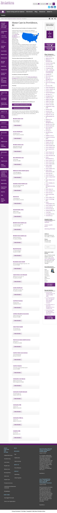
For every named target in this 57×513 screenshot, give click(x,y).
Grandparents (49, 96)
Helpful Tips (48, 101)
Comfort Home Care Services (20, 352)
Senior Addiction (49, 147)
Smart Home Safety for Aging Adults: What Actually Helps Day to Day (50, 312)
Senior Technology (50, 199)
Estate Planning (49, 87)
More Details (18, 125)
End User (48, 85)
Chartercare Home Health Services (21, 339)
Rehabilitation (49, 140)
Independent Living (50, 106)
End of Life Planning (50, 82)
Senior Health (49, 163)
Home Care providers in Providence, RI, (15, 35)
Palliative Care (49, 135)
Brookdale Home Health (19, 261)
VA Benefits (48, 215)
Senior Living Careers (50, 176)
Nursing (47, 130)
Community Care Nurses (19, 378)
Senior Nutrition (49, 191)
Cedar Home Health (18, 326)
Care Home (48, 64)
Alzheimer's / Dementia (49, 60)
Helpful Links (48, 99)
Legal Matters (49, 112)
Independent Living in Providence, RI (22, 104)
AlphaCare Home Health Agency (21, 170)
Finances (48, 91)
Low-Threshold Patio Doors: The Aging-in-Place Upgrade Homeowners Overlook (50, 300)
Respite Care (48, 142)
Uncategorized (49, 214)
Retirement (48, 143)
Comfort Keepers (17, 365)
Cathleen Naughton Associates (21, 313)
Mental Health (49, 126)
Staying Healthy (49, 210)
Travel (47, 212)
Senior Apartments (50, 149)
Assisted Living (49, 63)
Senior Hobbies (49, 168)
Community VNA (17, 404)
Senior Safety (49, 197)
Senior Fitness (49, 162)
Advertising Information (50, 229)
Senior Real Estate (50, 194)
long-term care (49, 114)
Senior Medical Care (50, 180)
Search (54, 4)
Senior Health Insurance (49, 166)
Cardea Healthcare (17, 287)
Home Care (19, 18)
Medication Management (49, 121)
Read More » (42, 473)
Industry (47, 109)
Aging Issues (48, 58)
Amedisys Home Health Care (20, 183)
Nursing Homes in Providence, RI (21, 108)
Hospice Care (49, 104)
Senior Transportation (49, 203)
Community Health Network (20, 391)
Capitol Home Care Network (20, 274)
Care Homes (48, 66)
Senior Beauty (49, 152)
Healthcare (48, 97)
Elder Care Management (49, 78)
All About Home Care (18, 144)
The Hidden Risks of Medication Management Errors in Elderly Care (50, 306)
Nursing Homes (49, 132)
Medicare (48, 119)
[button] (50, 45)
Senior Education (49, 155)
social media (48, 207)
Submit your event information (50, 258)
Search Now (50, 35)
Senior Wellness (49, 205)
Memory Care (49, 124)
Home (2, 18)
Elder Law (48, 81)
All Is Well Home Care (18, 157)
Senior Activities (49, 145)
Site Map (23, 511)
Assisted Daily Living (18, 209)
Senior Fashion (49, 160)
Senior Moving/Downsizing (50, 185)
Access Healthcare (17, 131)
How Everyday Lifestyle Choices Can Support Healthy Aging (50, 294)
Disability (48, 74)
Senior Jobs (48, 173)
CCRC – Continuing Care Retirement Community (50, 71)
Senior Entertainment (49, 158)
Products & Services (50, 137)
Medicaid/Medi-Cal (50, 116)
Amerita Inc (16, 196)
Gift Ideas (48, 94)
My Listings (35, 3)
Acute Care (48, 56)
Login (50, 3)
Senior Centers (49, 153)
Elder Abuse (48, 76)
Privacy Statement (16, 511)
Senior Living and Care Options (10, 18)
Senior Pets (48, 192)
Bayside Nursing (17, 248)
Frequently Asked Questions (48, 221)
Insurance (48, 111)
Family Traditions (49, 89)
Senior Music (49, 189)
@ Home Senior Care (18, 118)
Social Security (49, 208)
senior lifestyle (49, 175)
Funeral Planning (49, 92)
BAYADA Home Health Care (19, 222)
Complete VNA (16, 431)
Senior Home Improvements (49, 171)
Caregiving (48, 68)
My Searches (43, 3)
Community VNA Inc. (18, 417)
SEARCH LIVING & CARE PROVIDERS (50, 25)
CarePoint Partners (18, 300)
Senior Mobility (49, 183)
